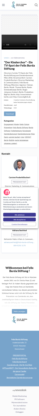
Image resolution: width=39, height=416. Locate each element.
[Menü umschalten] (3, 5)
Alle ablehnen (19, 215)
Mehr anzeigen (19, 311)
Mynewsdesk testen (20, 402)
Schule (26, 124)
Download (10, 114)
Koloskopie (26, 131)
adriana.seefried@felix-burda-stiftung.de (19, 242)
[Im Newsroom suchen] (36, 5)
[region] (19, 208)
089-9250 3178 (20, 245)
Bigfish (11, 140)
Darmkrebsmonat (10, 134)
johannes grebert (10, 143)
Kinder (16, 124)
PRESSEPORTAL (19, 355)
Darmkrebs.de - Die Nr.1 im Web (19, 365)
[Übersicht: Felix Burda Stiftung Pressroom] (19, 5)
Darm (6, 137)
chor (22, 137)
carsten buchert (14, 137)
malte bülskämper (21, 140)
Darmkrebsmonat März (26, 134)
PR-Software (19, 399)
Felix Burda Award (19, 362)
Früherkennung (16, 131)
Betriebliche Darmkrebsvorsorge (19, 377)
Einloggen (20, 412)
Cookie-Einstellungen (19, 224)
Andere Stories (19, 409)
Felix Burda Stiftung (20, 127)
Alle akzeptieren (20, 220)
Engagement (9, 124)
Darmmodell (19, 374)
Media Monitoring (19, 396)
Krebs (22, 124)
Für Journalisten (19, 405)
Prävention (8, 127)
